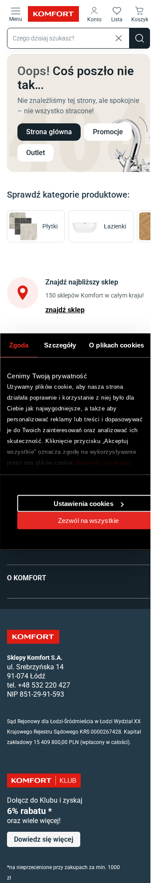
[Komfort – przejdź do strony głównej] (33, 637)
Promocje (108, 132)
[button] (94, 13)
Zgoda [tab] (19, 344)
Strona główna (49, 132)
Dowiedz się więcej (104, 462)
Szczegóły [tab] (60, 344)
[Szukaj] (139, 38)
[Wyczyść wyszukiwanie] (118, 38)
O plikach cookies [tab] (116, 344)
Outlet (35, 153)
